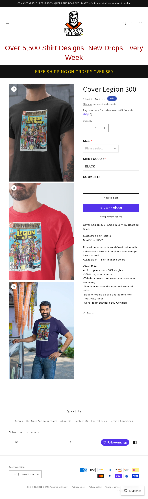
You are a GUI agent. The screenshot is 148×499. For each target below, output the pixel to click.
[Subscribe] (70, 442)
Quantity (87, 120)
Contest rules (99, 421)
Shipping (87, 104)
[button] (8, 23)
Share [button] (90, 313)
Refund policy (95, 487)
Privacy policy (78, 487)
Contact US (81, 421)
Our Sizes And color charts (41, 421)
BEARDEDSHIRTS (41, 487)
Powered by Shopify (59, 487)
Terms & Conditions (121, 421)
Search (19, 421)
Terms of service (113, 487)
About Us (65, 421)
